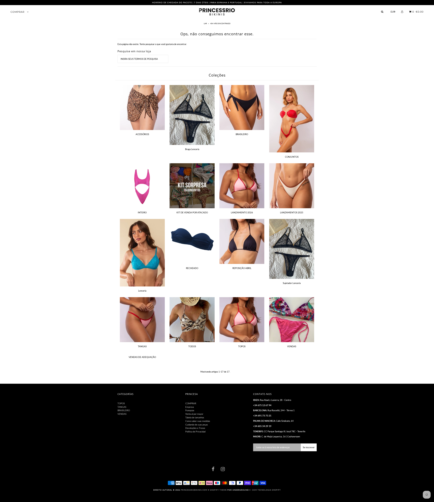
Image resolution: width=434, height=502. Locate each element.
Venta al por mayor (194, 414)
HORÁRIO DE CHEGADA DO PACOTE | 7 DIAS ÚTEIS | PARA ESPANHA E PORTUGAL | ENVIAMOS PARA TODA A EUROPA (217, 2)
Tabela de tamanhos (194, 417)
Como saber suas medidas (197, 421)
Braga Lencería (192, 149)
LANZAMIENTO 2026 (242, 212)
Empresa (189, 407)
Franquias (189, 410)
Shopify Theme (218, 490)
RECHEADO (192, 268)
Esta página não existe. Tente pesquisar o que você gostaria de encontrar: (152, 44)
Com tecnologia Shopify (266, 490)
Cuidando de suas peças (196, 424)
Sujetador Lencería (292, 283)
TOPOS (241, 346)
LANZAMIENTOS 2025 (291, 212)
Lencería (142, 290)
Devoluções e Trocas (195, 428)
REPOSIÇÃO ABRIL (241, 268)
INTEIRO (142, 212)
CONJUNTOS (292, 156)
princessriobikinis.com (194, 490)
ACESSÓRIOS (142, 134)
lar (205, 23)
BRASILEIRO (242, 134)
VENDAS (291, 346)
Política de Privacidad (195, 431)
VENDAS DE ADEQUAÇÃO (142, 357)
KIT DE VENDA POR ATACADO (192, 212)
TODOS (192, 346)
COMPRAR (18, 11)
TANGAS (142, 346)
